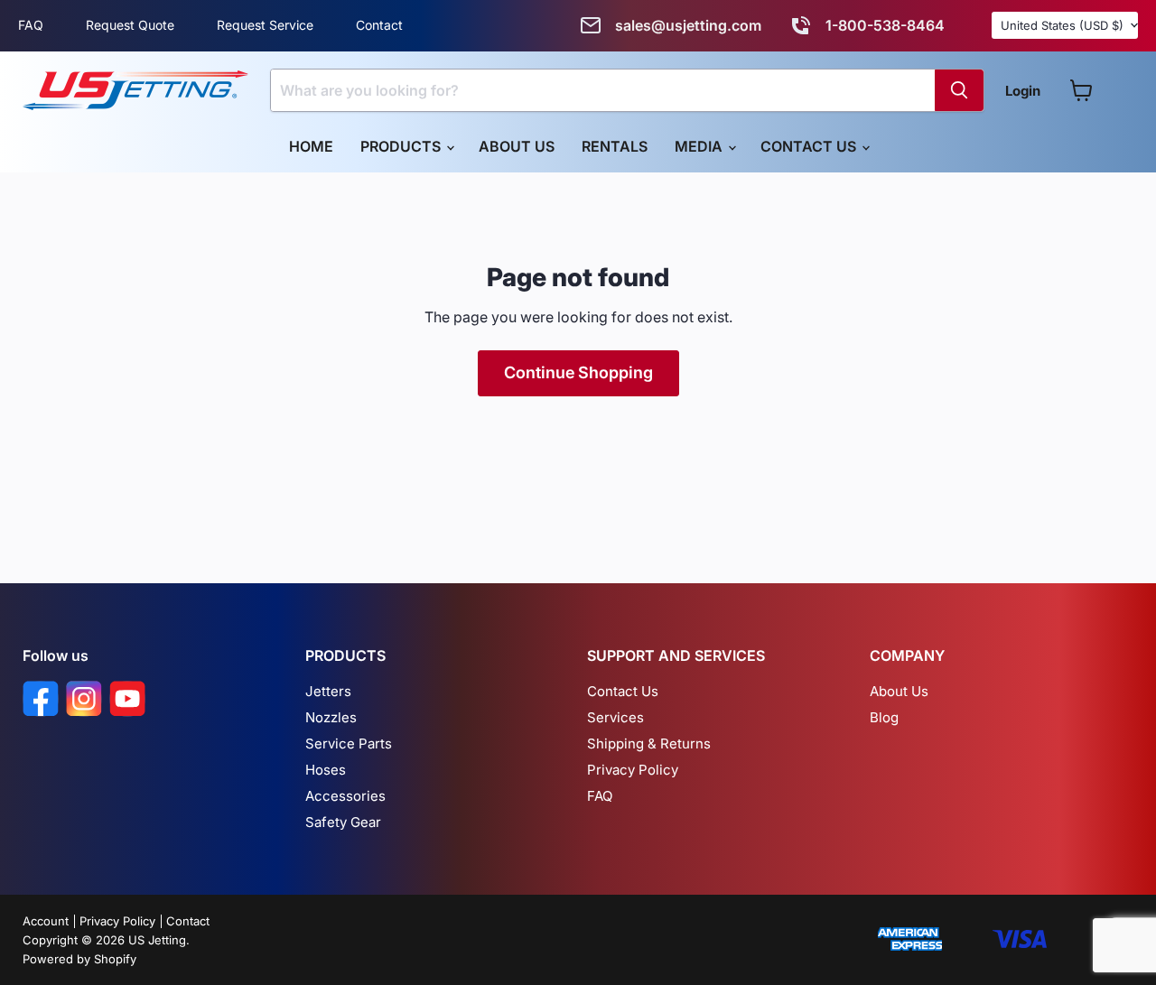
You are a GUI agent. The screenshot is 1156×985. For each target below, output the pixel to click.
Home (311, 146)
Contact (379, 25)
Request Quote (130, 25)
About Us (517, 146)
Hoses (325, 769)
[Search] (959, 90)
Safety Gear (343, 822)
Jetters (328, 691)
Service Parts (348, 743)
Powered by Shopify (79, 959)
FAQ (30, 25)
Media (700, 146)
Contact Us (810, 146)
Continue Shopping (578, 372)
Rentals (615, 146)
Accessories (345, 795)
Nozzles (331, 717)
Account (46, 921)
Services (615, 717)
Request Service (265, 25)
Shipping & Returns (649, 743)
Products (402, 146)
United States (1062, 25)
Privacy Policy (632, 769)
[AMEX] (910, 940)
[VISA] (1020, 940)
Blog (884, 717)
